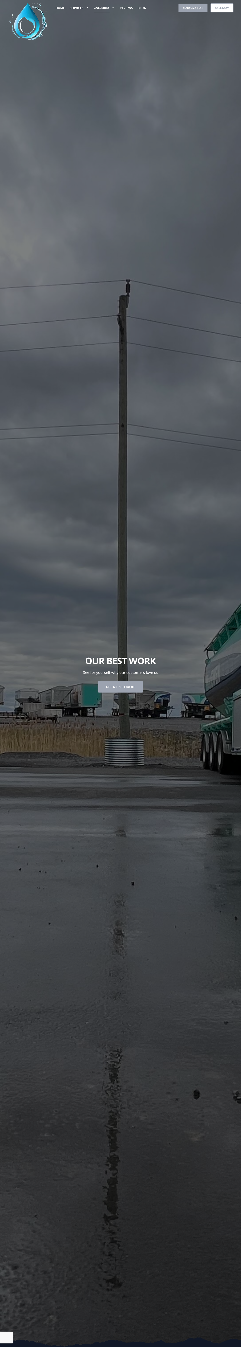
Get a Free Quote (120, 687)
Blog (142, 8)
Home (60, 8)
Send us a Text (193, 8)
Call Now (222, 8)
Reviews (126, 8)
